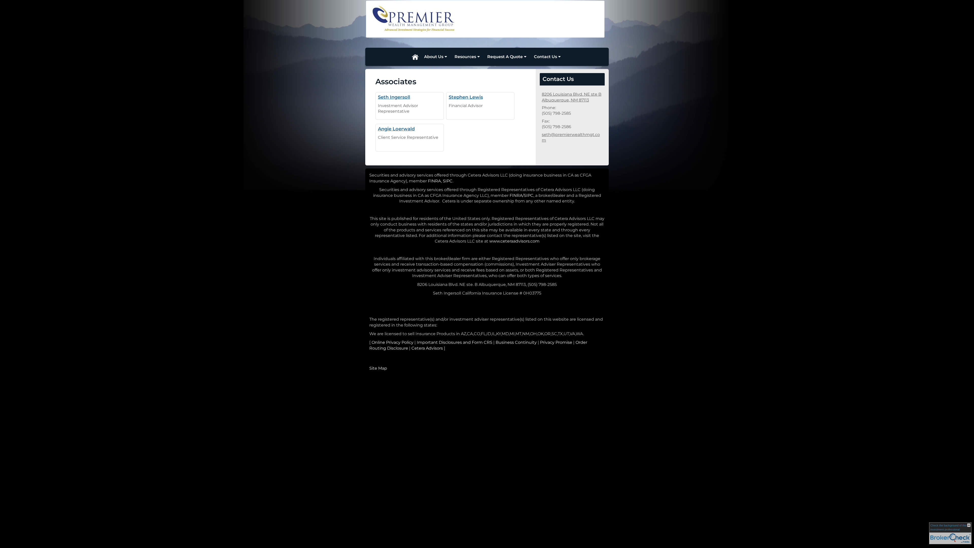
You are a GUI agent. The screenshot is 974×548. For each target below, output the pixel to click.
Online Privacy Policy (392, 342)
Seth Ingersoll (394, 97)
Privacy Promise (556, 342)
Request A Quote (505, 56)
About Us (433, 56)
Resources (465, 56)
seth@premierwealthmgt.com (571, 137)
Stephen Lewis (466, 97)
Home (415, 57)
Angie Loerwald (396, 128)
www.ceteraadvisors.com (514, 241)
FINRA (434, 181)
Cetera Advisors (427, 348)
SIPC (448, 181)
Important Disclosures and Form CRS (454, 342)
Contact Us (545, 56)
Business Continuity (516, 342)
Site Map (378, 368)
